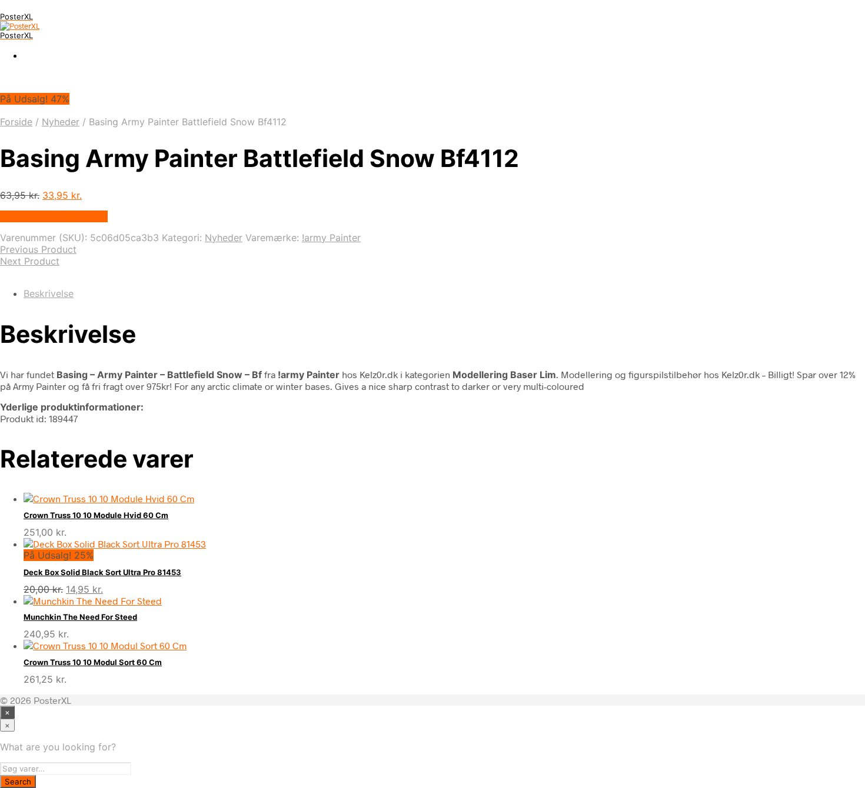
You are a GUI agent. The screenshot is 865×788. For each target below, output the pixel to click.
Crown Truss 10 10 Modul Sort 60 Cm (93, 662)
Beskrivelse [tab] (49, 293)
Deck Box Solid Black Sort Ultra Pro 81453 (102, 572)
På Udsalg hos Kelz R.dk (54, 216)
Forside (16, 122)
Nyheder (60, 122)
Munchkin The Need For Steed (80, 617)
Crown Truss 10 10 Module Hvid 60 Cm (96, 515)
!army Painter (331, 237)
